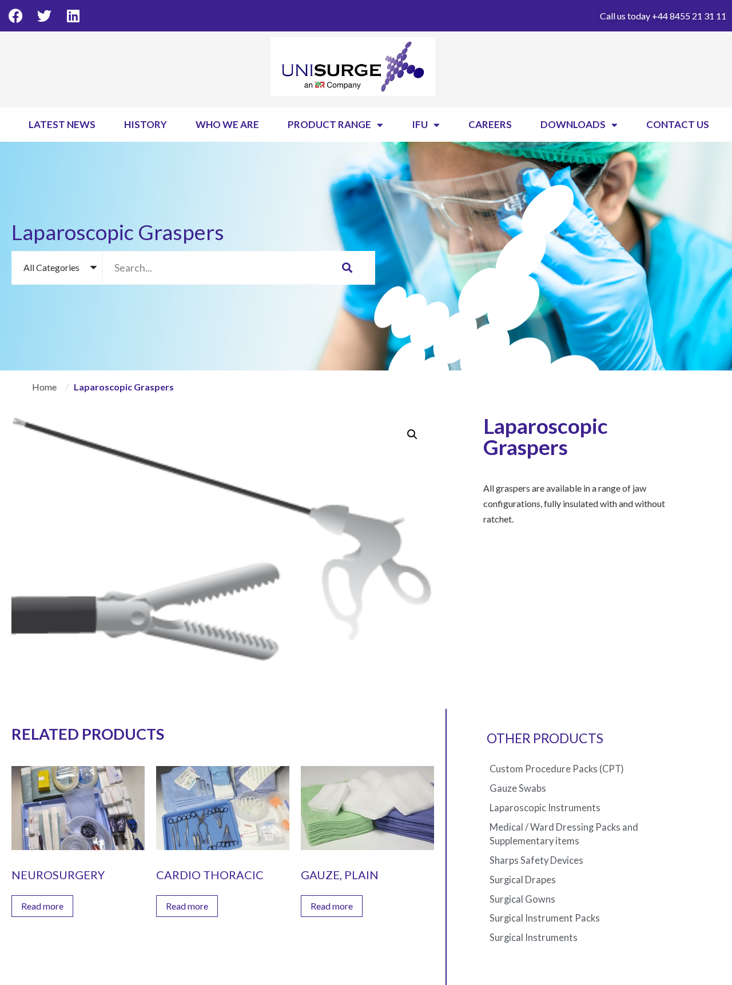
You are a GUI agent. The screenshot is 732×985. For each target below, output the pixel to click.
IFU (420, 124)
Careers (490, 124)
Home (44, 386)
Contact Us (677, 124)
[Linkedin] (73, 16)
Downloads (573, 124)
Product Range (329, 124)
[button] (412, 434)
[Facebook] (16, 16)
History (145, 124)
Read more (42, 905)
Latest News (62, 124)
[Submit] (347, 268)
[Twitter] (44, 16)
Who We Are (227, 124)
